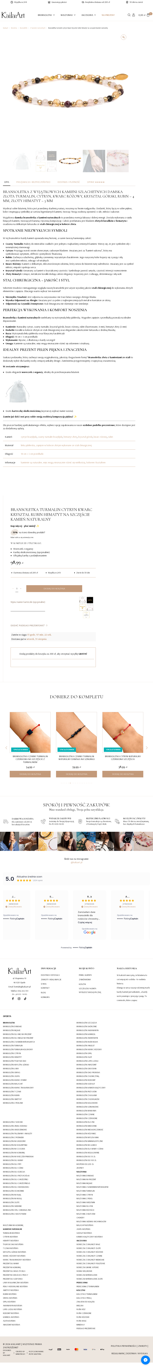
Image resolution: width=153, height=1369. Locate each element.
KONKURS (45, 997)
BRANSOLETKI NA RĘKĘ (12, 1195)
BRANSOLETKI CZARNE (85, 1114)
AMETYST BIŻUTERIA (11, 1290)
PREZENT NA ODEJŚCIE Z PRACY (15, 1275)
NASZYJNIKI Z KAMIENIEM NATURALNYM (92, 1187)
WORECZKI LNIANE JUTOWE (87, 1267)
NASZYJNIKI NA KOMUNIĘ (13, 1225)
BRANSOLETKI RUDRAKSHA (87, 1042)
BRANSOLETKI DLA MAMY (13, 1160)
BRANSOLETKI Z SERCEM (13, 1122)
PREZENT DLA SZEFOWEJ (13, 1279)
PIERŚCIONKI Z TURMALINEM (87, 1286)
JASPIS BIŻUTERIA (83, 1229)
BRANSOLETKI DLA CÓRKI (13, 1168)
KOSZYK (82, 984)
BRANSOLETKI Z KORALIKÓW (87, 1099)
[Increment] (20, 588)
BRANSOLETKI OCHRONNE (13, 1191)
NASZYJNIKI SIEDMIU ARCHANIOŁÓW (91, 1221)
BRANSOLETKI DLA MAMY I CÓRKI (89, 1149)
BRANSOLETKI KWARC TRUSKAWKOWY (18, 1087)
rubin (110, 436)
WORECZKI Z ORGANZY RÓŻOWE (89, 1252)
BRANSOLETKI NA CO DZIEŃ (14, 1149)
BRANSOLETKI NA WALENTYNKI (15, 1145)
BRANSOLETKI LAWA (11, 1068)
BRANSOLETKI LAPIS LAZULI (87, 1061)
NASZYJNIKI (67, 14)
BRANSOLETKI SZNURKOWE (87, 1107)
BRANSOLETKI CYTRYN (12, 1053)
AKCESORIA (87, 14)
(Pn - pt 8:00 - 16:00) (19, 994)
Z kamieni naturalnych (37, 28)
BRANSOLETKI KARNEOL (85, 1034)
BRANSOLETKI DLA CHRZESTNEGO (16, 1183)
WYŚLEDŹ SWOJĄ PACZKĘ (90, 992)
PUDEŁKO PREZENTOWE (85, 1328)
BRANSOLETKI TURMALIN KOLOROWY (18, 1049)
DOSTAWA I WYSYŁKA (50, 975)
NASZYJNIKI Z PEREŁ (84, 1198)
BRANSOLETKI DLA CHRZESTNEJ (15, 1179)
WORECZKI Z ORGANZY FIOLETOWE (90, 1263)
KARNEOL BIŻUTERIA (11, 1317)
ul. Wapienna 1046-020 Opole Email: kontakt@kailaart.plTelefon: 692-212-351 (20, 984)
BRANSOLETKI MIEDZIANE (86, 1126)
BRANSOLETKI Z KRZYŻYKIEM (14, 1214)
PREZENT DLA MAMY (11, 1263)
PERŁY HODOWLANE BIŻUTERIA (15, 1286)
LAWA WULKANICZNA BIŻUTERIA (16, 1282)
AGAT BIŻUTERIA (9, 1321)
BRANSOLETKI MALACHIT (13, 1084)
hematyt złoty (70, 436)
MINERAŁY (80, 1324)
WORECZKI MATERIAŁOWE (86, 1275)
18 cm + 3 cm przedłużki (32, 453)
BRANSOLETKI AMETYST (12, 1099)
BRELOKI (79, 1305)
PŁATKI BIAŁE (81, 1321)
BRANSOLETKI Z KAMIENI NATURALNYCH (19, 1042)
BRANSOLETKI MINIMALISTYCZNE (89, 1141)
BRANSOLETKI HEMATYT (12, 1057)
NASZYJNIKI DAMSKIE (85, 1175)
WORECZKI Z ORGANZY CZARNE (89, 1256)
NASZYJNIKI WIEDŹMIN (85, 1202)
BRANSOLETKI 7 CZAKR (12, 1091)
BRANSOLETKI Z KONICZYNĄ (87, 1076)
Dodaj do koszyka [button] (30, 774)
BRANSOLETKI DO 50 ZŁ (85, 1156)
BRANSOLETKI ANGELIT (85, 1045)
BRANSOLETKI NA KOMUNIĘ (14, 1152)
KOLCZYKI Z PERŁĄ (84, 1298)
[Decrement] (12, 588)
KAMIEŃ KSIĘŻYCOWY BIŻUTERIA (89, 1236)
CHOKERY (80, 1217)
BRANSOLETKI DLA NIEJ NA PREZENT (17, 1034)
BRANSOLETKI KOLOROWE (87, 1103)
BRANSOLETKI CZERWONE (86, 1118)
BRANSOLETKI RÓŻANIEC (86, 1133)
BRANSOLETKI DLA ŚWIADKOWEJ (16, 1187)
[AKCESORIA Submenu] (96, 15)
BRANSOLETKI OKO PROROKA (88, 1072)
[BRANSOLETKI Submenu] (55, 15)
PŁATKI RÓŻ (80, 1309)
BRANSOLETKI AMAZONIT (86, 1064)
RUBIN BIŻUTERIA (10, 1294)
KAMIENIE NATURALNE (12, 1229)
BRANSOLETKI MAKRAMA (86, 1110)
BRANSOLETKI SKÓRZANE (86, 1026)
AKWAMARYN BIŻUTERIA (12, 1305)
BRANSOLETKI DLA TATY (12, 1164)
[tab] (6, 182)
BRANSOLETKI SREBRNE (12, 1206)
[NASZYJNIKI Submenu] (75, 15)
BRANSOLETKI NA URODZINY (14, 1141)
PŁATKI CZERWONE (83, 1313)
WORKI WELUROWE (84, 1271)
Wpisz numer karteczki (28, 602)
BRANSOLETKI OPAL (84, 1053)
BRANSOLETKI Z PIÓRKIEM (13, 1137)
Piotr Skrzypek (35, 1354)
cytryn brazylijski (29, 436)
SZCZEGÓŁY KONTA (87, 988)
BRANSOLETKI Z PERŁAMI (13, 1103)
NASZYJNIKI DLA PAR (84, 1206)
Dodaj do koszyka (54, 588)
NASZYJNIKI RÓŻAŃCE (85, 1210)
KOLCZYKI (80, 1290)
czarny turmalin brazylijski (50, 436)
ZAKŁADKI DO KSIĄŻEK (85, 1301)
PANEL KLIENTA (85, 975)
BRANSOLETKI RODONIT (85, 1080)
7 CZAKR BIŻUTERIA (10, 1248)
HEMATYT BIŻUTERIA (11, 1240)
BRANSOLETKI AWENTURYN (87, 1038)
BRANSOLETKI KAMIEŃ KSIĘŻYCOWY (90, 1087)
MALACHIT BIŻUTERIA (84, 1225)
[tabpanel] (69, 328)
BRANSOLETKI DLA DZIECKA (14, 1172)
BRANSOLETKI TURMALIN (13, 1045)
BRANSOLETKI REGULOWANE (87, 1152)
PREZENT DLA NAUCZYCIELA (14, 1271)
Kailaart (5, 28)
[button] (6, 747)
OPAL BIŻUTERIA (9, 1301)
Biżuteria (14, 28)
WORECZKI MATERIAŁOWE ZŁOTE (89, 1279)
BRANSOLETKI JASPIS (11, 1076)
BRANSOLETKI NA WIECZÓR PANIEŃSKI (18, 1156)
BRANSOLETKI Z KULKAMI (86, 1095)
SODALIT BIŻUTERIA (84, 1233)
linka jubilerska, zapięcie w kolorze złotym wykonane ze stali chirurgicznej (56, 445)
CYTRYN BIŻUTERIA (10, 1236)
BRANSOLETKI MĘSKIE (11, 1030)
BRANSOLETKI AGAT (84, 1057)
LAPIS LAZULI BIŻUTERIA (12, 1309)
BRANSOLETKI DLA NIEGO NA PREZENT (18, 1038)
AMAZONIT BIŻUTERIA (11, 1324)
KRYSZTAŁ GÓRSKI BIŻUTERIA (14, 1252)
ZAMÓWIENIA (85, 979)
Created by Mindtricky (20, 1352)
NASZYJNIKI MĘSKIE (84, 1183)
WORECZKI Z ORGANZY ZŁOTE (88, 1248)
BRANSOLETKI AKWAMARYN (87, 1030)
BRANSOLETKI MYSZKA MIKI (87, 1137)
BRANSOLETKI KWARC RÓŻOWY (89, 1049)
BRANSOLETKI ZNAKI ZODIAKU (15, 1126)
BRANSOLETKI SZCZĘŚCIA (86, 1022)
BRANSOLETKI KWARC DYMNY (15, 1080)
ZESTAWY (80, 1168)
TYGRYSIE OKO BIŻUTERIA (13, 1244)
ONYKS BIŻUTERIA (10, 1298)
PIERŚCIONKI (82, 1282)
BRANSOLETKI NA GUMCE (86, 1145)
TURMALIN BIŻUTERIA (11, 1233)
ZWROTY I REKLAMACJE (51, 979)
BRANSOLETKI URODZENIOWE (15, 1129)
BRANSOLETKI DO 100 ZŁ (86, 1160)
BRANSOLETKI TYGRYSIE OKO (14, 1061)
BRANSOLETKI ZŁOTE (11, 1202)
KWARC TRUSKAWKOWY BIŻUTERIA (17, 1259)
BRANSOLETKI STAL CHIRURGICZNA (17, 1210)
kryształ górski (85, 436)
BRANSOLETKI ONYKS (11, 1072)
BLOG (43, 992)
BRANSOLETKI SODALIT (85, 1084)
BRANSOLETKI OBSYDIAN (86, 1068)
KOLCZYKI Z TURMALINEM (86, 1294)
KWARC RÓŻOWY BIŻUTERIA (14, 1256)
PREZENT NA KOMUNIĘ (12, 1267)
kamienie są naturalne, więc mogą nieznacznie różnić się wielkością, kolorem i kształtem (63, 462)
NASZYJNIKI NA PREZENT (86, 1179)
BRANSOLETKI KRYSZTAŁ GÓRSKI (16, 1064)
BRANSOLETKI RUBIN (11, 1095)
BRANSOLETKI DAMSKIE (12, 1026)
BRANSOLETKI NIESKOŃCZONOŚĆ (89, 1129)
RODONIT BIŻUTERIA (11, 1313)
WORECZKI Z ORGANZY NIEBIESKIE (90, 1259)
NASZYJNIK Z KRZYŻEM (85, 1214)
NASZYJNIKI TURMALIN (85, 1191)
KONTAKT (45, 987)
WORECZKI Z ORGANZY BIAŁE (88, 1244)
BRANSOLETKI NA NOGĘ (12, 1198)
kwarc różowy (100, 436)
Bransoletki (23, 28)
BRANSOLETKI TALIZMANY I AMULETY (17, 1133)
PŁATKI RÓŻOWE (82, 1317)
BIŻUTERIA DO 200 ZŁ (85, 1164)
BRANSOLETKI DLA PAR (85, 1122)
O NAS (44, 984)
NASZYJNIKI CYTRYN (84, 1195)
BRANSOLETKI (45, 14)
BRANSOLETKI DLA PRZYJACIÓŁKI (16, 1175)
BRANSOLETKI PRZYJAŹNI (86, 1091)
